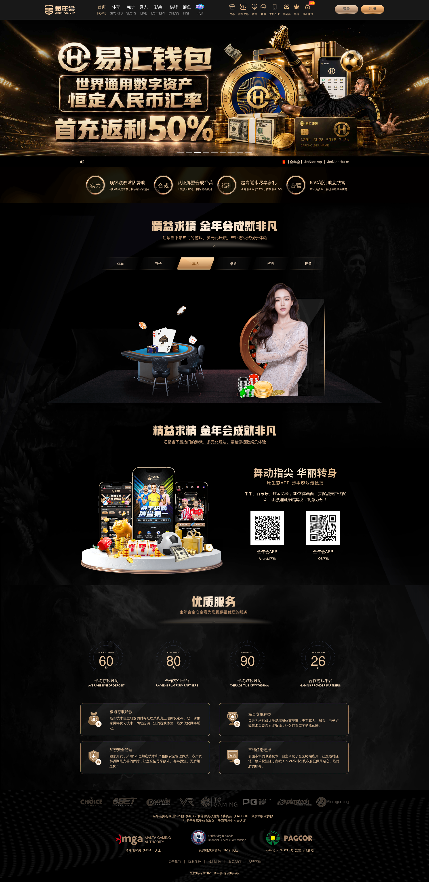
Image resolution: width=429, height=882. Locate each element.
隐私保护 (194, 861)
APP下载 (255, 861)
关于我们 (174, 861)
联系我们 (235, 861)
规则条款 (214, 861)
